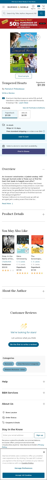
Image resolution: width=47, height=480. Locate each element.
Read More (6, 203)
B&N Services (10, 392)
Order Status (11, 418)
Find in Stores (23, 151)
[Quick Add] (12, 250)
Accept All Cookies (23, 475)
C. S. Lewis (21, 262)
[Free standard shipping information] (44, 131)
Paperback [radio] (9, 114)
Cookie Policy (28, 463)
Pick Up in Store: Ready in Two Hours (23, 2)
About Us (7, 403)
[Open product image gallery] (23, 52)
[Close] (44, 452)
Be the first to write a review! (23, 344)
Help (5, 381)
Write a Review (8, 93)
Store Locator (11, 412)
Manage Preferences (23, 468)
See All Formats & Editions (34, 108)
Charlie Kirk (6, 262)
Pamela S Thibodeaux (14, 89)
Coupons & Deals (13, 423)
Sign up (39, 435)
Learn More (23, 103)
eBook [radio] (24, 114)
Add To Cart (24, 137)
